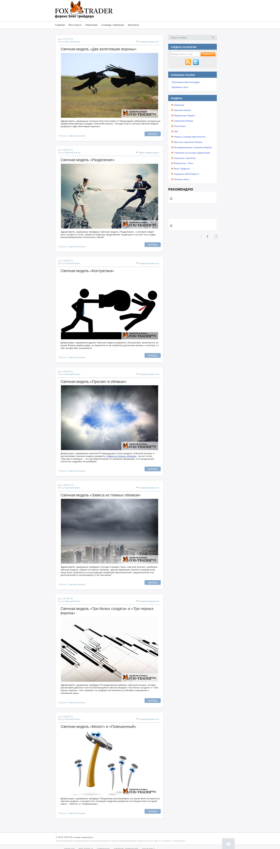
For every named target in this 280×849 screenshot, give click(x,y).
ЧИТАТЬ (152, 134)
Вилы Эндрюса (182, 168)
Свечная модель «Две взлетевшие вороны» (99, 49)
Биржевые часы (180, 87)
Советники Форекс (183, 121)
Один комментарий (149, 152)
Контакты (133, 24)
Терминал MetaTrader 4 (186, 174)
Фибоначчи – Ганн (183, 163)
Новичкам (91, 24)
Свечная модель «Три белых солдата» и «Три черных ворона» (107, 611)
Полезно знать (181, 179)
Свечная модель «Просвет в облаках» (94, 381)
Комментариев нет (149, 41)
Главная (60, 24)
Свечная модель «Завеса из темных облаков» (101, 495)
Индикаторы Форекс (184, 115)
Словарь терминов (112, 24)
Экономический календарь (186, 82)
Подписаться (208, 54)
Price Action (180, 126)
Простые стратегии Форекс (188, 142)
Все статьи (75, 24)
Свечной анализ (76, 135)
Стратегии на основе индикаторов (192, 152)
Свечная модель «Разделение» (88, 160)
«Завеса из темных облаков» (121, 456)
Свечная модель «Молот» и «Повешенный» (98, 726)
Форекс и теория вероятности (189, 136)
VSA (176, 131)
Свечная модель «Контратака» (87, 271)
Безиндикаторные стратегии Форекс (193, 147)
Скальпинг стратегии (185, 158)
